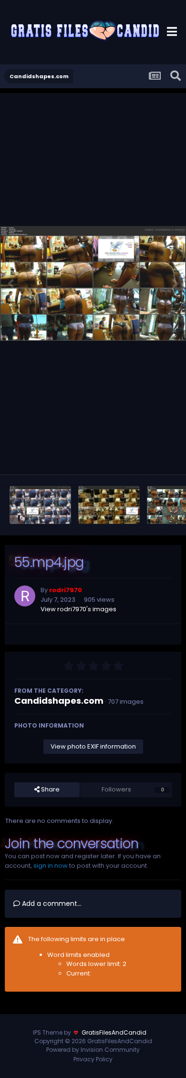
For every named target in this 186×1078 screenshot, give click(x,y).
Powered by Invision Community (93, 1050)
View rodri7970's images (78, 609)
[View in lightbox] (93, 283)
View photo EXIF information (93, 746)
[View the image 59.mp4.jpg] (40, 505)
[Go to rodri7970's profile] (24, 595)
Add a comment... (51, 903)
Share (50, 789)
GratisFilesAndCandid (114, 1032)
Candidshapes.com (58, 701)
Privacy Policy (93, 1059)
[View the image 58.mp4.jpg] (109, 505)
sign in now (50, 865)
